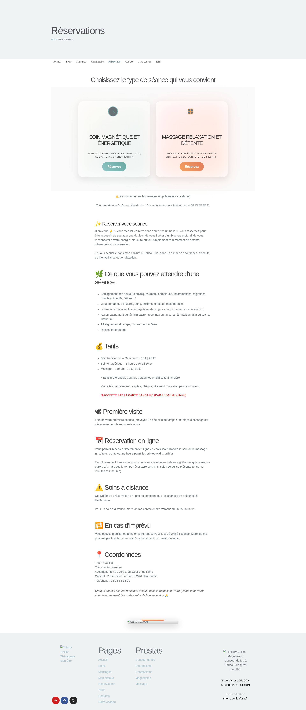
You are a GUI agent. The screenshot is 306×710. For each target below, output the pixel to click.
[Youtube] (56, 700)
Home (54, 39)
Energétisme (143, 665)
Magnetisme (143, 678)
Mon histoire (106, 678)
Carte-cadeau (107, 702)
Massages (104, 671)
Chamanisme (143, 671)
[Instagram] (73, 700)
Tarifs (101, 690)
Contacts (104, 696)
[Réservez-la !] (152, 622)
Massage (141, 683)
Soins (102, 665)
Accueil (103, 659)
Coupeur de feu (145, 659)
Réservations (106, 683)
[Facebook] (64, 700)
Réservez (114, 166)
